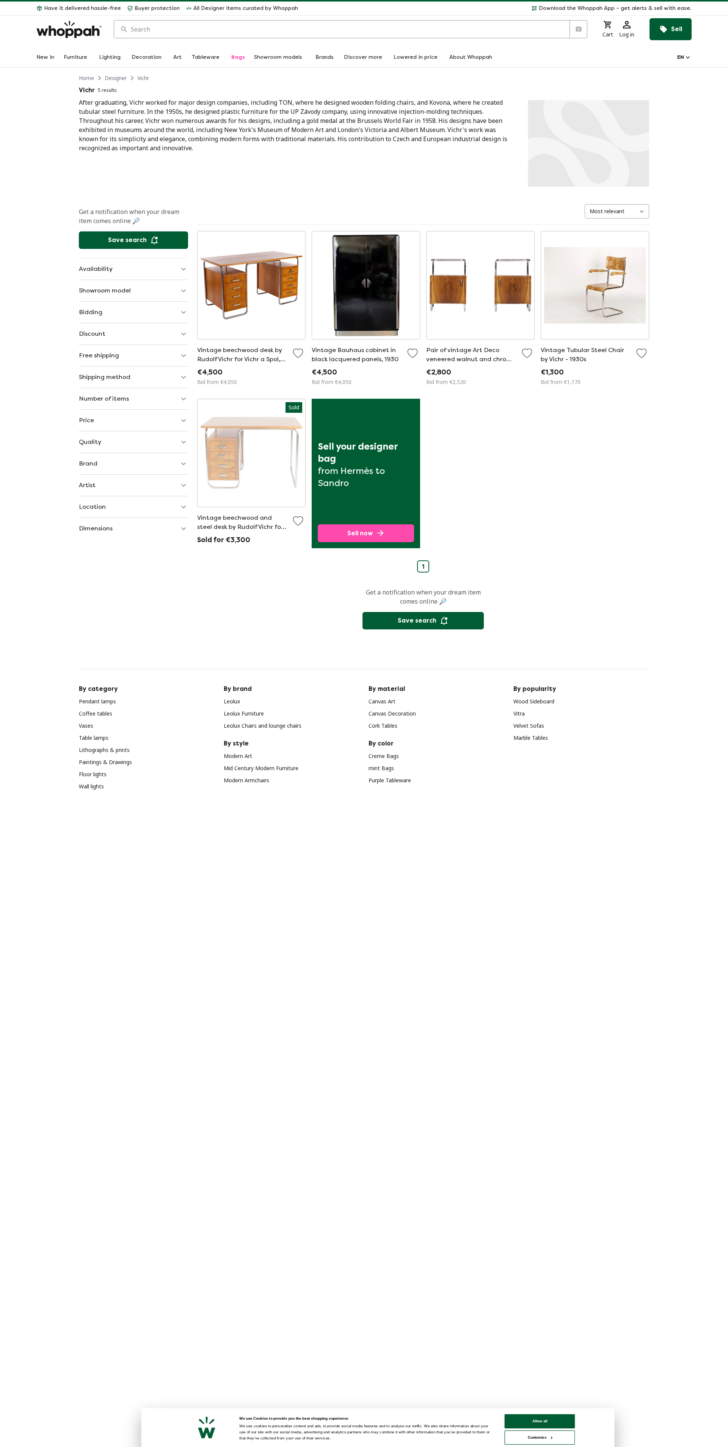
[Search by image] (578, 29)
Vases (86, 725)
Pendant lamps (97, 701)
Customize (537, 1437)
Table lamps (93, 737)
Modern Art (238, 756)
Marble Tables (530, 737)
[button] (498, 8)
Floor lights (93, 774)
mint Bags (381, 768)
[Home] (69, 29)
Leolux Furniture (244, 713)
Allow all (540, 1421)
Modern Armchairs (246, 780)
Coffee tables (95, 713)
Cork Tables (383, 725)
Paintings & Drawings (105, 762)
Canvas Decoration (392, 713)
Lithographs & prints (104, 749)
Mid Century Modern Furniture (261, 768)
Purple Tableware (390, 780)
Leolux (232, 701)
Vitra (519, 713)
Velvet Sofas (528, 725)
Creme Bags (384, 756)
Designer (116, 78)
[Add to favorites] (298, 353)
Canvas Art (382, 701)
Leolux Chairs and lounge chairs (262, 725)
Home (86, 78)
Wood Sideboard (533, 701)
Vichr (143, 78)
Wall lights (91, 786)
